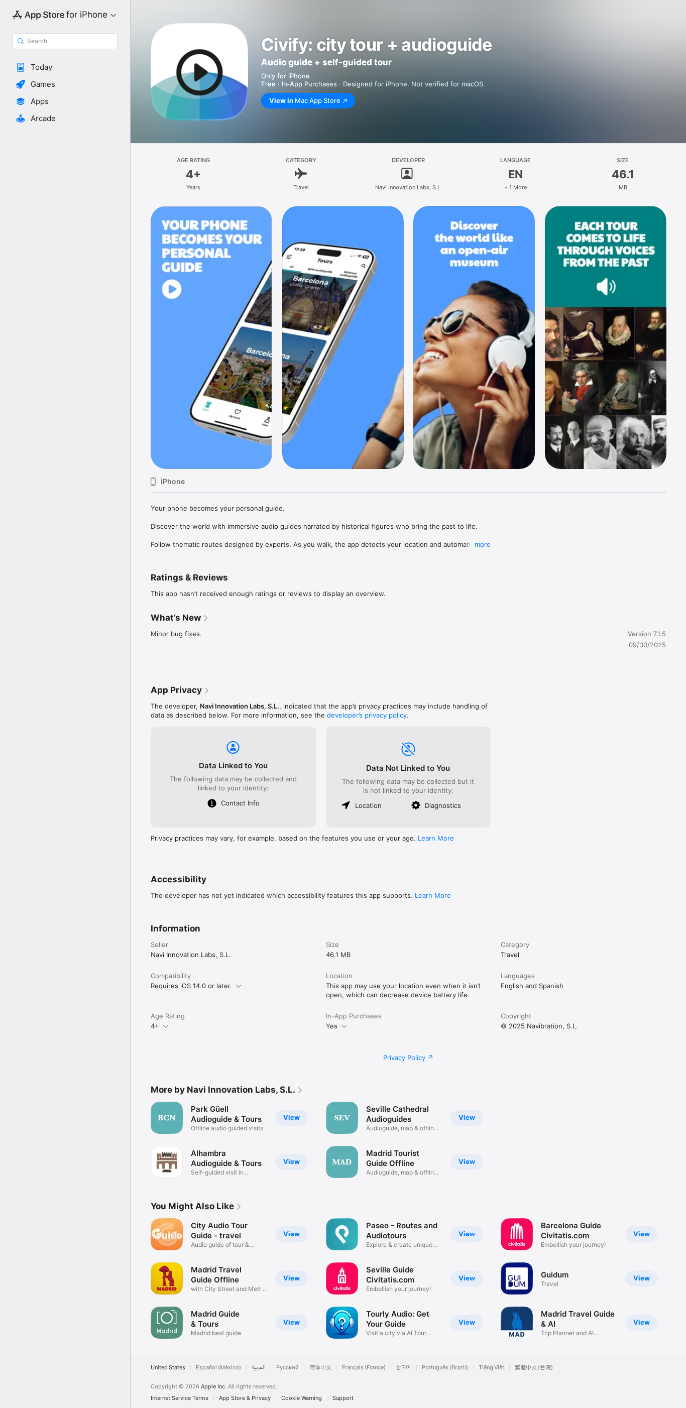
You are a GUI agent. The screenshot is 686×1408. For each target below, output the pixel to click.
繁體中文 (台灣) (534, 1367)
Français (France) (364, 1367)
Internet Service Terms (179, 1398)
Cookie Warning (301, 1398)
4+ (155, 1026)
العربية (259, 1367)
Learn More (436, 838)
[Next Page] (676, 337)
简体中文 (320, 1367)
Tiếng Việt (491, 1367)
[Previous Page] (141, 337)
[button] (65, 67)
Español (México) (218, 1367)
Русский (287, 1367)
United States (168, 1367)
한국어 (403, 1367)
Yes (331, 1026)
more (483, 544)
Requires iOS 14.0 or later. (191, 986)
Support (343, 1398)
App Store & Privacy (245, 1398)
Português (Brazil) (445, 1367)
